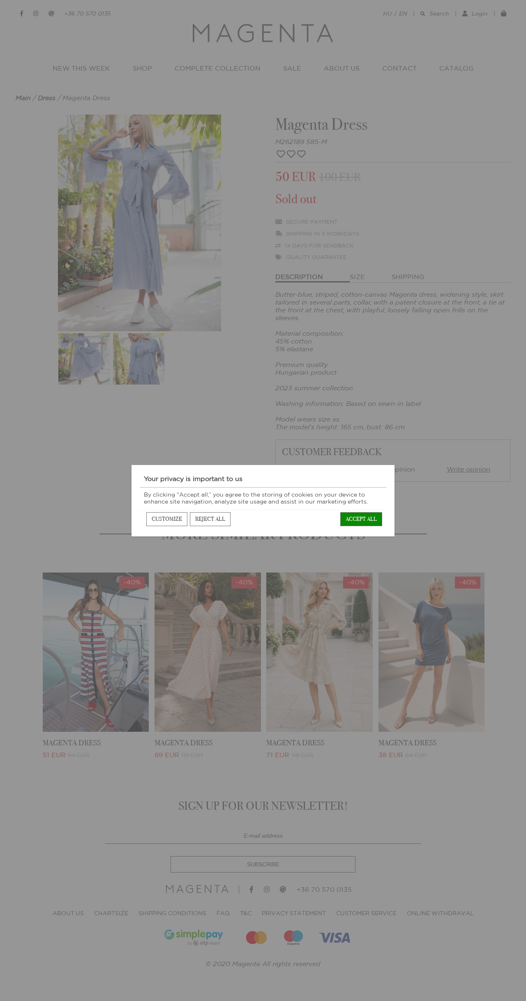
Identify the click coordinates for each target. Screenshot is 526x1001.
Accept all (361, 518)
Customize (167, 518)
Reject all (210, 518)
